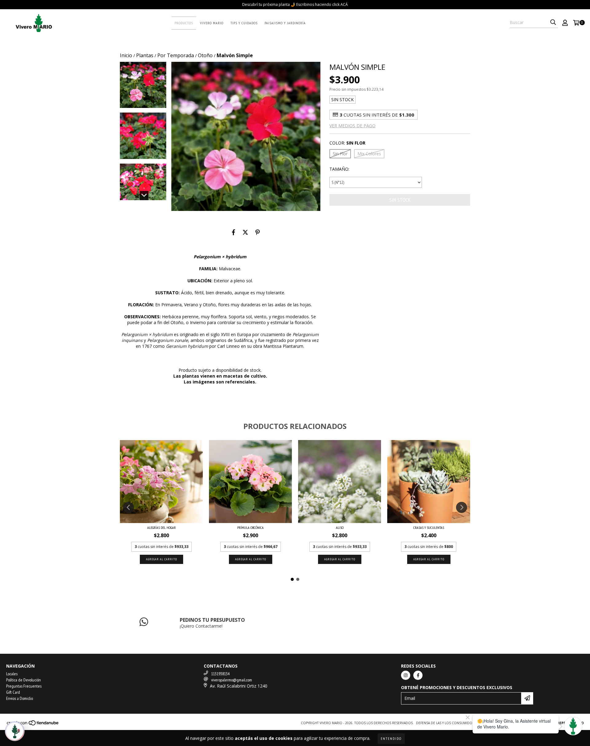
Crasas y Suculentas (428, 527)
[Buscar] (553, 22)
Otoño (205, 55)
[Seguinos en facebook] (418, 675)
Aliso (340, 527)
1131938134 (220, 674)
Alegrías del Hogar (161, 527)
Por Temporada (175, 55)
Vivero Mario (211, 23)
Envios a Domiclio (19, 698)
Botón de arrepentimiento (559, 723)
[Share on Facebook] (233, 232)
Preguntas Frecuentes (23, 686)
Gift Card (13, 692)
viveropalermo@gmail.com (231, 680)
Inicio (126, 55)
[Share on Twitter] (245, 232)
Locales (12, 674)
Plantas (144, 55)
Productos (184, 23)
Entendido (391, 738)
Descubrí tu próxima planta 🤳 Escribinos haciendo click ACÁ (295, 4)
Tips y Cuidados (244, 23)
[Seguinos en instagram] (405, 675)
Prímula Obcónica (250, 527)
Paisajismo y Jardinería (285, 23)
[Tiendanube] (33, 724)
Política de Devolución (23, 680)
